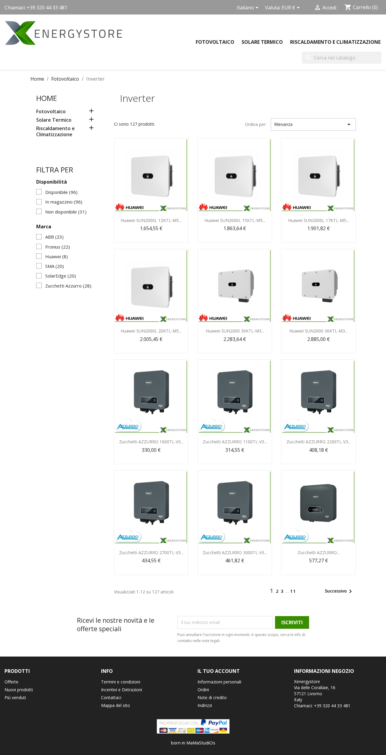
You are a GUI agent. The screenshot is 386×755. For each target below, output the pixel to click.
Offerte (11, 682)
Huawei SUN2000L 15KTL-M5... (234, 220)
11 (293, 591)
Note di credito (212, 697)
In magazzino (63, 202)
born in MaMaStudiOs (193, 743)
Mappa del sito (115, 705)
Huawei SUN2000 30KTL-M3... (235, 331)
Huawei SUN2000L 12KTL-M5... (151, 220)
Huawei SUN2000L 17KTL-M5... (318, 220)
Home (46, 98)
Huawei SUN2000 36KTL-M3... (318, 331)
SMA (54, 266)
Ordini (203, 689)
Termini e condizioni (120, 682)
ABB (54, 237)
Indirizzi (205, 705)
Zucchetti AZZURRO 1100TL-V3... (235, 442)
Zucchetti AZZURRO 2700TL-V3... (151, 552)
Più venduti (15, 697)
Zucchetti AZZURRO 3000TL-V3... (235, 552)
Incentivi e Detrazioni (121, 689)
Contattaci (111, 697)
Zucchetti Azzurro (68, 286)
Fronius (57, 247)
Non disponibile (66, 212)
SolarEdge (60, 276)
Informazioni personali (219, 682)
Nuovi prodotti (19, 689)
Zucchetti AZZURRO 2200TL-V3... (318, 442)
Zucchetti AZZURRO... (319, 552)
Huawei (56, 256)
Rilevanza (313, 124)
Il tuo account (219, 671)
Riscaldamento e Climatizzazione (335, 42)
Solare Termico (262, 42)
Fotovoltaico (215, 42)
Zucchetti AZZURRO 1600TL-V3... (151, 442)
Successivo (339, 591)
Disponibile (61, 192)
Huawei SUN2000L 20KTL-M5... (151, 331)
